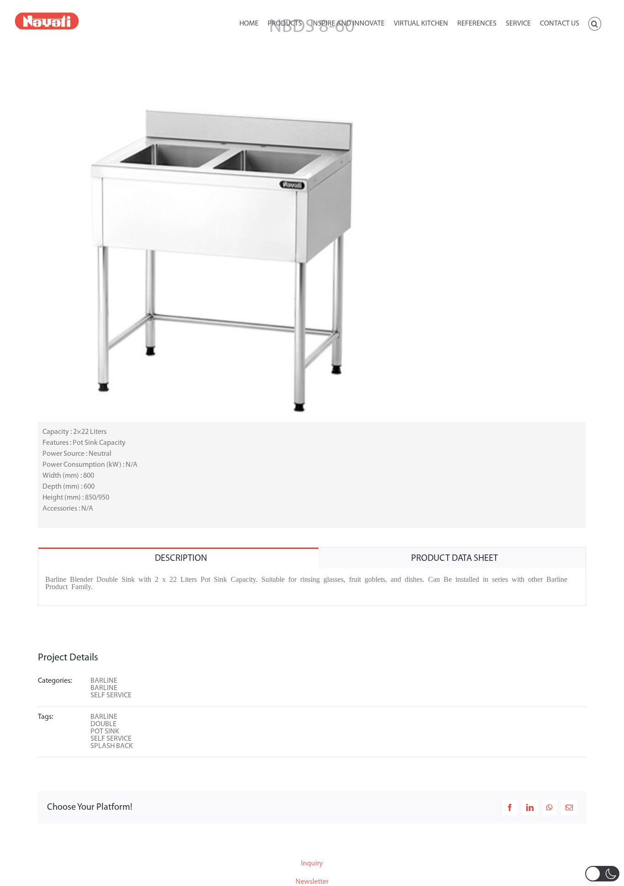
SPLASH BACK (111, 746)
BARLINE (103, 681)
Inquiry (312, 863)
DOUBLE (103, 724)
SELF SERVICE (111, 695)
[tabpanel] (312, 587)
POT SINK (104, 731)
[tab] (178, 558)
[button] (594, 23)
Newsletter (312, 882)
